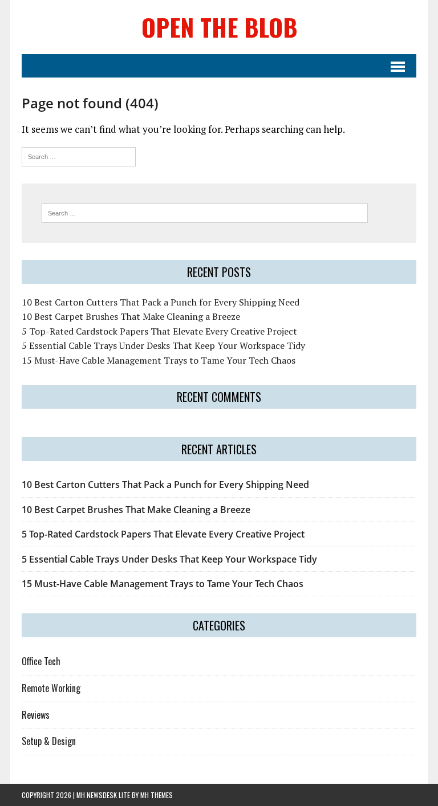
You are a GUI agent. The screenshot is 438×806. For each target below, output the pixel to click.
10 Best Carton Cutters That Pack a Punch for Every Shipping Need (160, 302)
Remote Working (51, 688)
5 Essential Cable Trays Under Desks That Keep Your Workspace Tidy (163, 345)
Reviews (36, 715)
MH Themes (156, 795)
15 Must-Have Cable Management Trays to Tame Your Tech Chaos (158, 360)
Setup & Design (49, 741)
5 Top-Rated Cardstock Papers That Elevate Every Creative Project (159, 331)
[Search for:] (79, 155)
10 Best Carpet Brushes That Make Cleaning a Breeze (131, 316)
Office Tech (41, 661)
